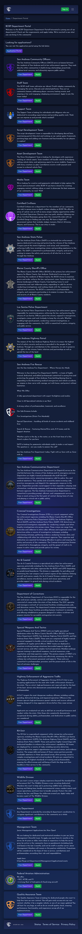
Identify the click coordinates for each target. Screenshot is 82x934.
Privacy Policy (68, 924)
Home (8, 18)
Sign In (65, 9)
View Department (25, 74)
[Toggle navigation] (72, 9)
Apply (38, 74)
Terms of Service (51, 924)
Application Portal (14, 51)
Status (37, 924)
